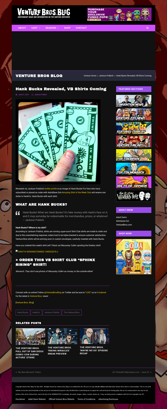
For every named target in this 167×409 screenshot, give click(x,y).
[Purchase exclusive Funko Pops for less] (119, 20)
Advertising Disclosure (108, 399)
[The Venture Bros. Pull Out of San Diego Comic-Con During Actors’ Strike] (30, 336)
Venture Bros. (36, 296)
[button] (147, 28)
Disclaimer (20, 399)
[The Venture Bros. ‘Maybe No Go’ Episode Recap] (94, 336)
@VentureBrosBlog (52, 292)
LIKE (88, 292)
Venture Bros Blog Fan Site (30, 386)
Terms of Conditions (86, 399)
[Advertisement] (83, 51)
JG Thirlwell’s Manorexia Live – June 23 (130, 372)
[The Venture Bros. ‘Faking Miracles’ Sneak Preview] (62, 336)
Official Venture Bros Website (61, 399)
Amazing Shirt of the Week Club (76, 192)
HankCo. (36, 312)
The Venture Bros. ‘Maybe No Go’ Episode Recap (94, 350)
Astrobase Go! (122, 221)
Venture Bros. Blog (24, 302)
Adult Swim (121, 217)
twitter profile (51, 188)
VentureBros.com (124, 225)
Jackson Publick (41, 95)
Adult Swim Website (37, 399)
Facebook (101, 292)
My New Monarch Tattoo (28, 372)
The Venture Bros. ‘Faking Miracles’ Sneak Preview (60, 350)
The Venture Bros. (72, 312)
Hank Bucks (22, 312)
